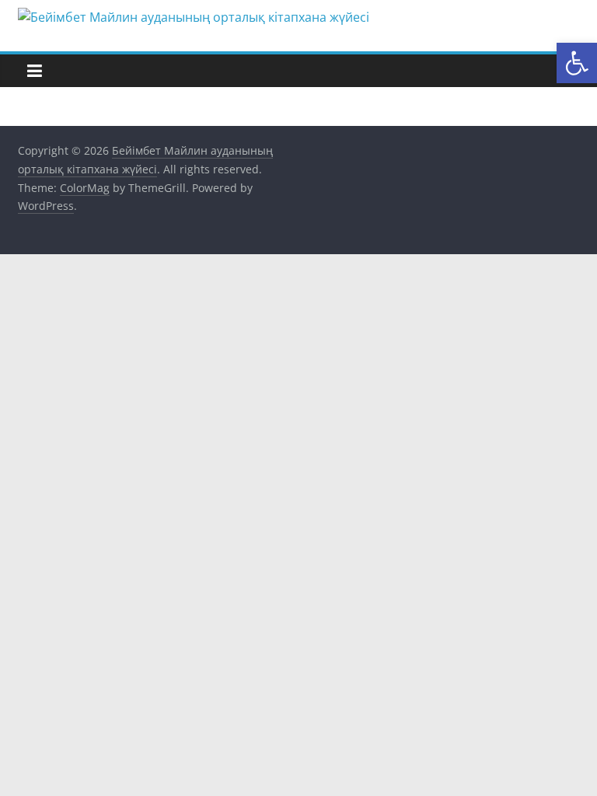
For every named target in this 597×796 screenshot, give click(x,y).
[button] (577, 63)
